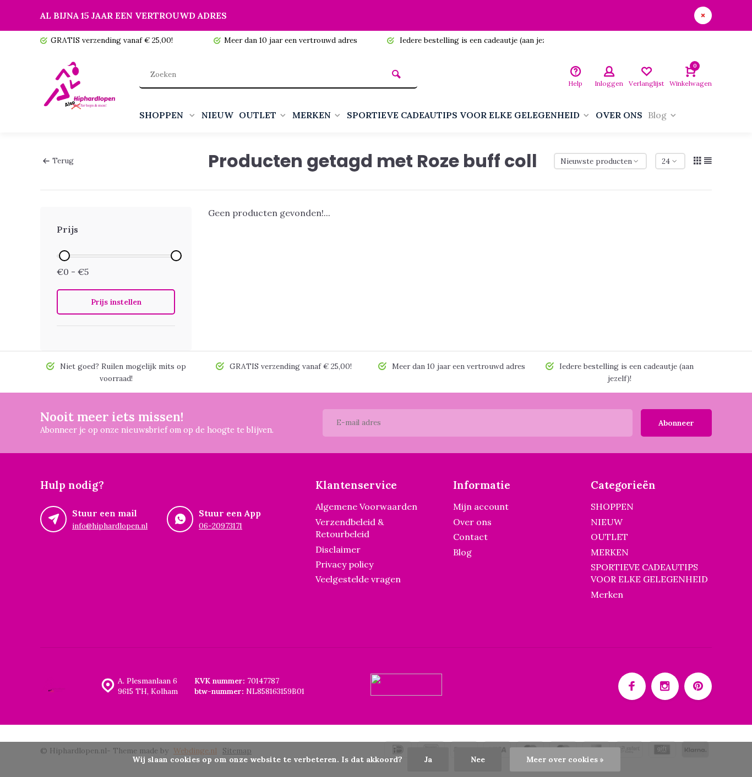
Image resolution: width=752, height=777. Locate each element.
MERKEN (311, 114)
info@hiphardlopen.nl (110, 526)
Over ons (472, 521)
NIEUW (217, 114)
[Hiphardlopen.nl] (81, 91)
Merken (607, 594)
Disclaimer (338, 549)
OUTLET (257, 114)
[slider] (64, 255)
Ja (428, 759)
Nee (478, 759)
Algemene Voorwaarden (366, 506)
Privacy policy (344, 564)
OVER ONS (619, 114)
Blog (657, 114)
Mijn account (481, 506)
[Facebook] (632, 686)
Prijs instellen (116, 302)
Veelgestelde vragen (358, 579)
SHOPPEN (162, 114)
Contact (470, 536)
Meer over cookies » (565, 759)
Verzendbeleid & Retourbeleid (349, 527)
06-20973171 (220, 526)
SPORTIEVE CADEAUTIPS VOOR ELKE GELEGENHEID (463, 114)
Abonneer (676, 423)
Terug (63, 161)
